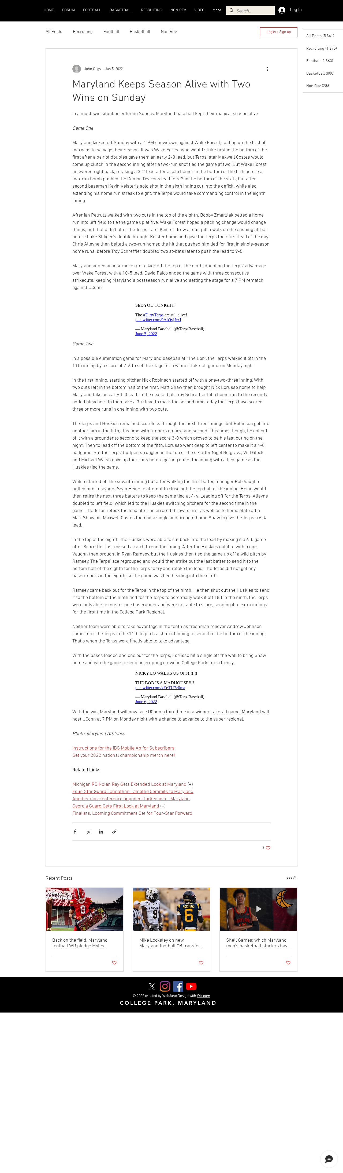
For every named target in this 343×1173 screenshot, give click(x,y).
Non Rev (169, 32)
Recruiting (83, 32)
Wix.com (203, 996)
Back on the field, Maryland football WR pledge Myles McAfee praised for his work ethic (81, 943)
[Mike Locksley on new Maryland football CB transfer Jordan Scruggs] (171, 909)
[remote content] (171, 320)
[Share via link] (114, 831)
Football (111, 32)
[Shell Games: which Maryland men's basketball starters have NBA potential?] (258, 909)
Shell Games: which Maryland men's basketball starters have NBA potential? (258, 943)
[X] (152, 986)
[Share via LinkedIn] (101, 831)
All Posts (54, 32)
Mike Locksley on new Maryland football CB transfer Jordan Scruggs (169, 943)
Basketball (140, 32)
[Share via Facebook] (74, 831)
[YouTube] (191, 986)
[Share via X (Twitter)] (88, 831)
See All (291, 877)
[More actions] (267, 69)
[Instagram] (165, 986)
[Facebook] (178, 986)
